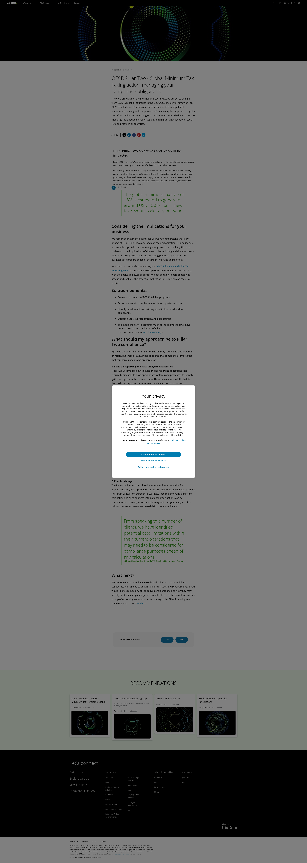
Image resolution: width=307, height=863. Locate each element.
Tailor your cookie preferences (153, 467)
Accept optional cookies (153, 454)
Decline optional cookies (153, 460)
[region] (153, 431)
